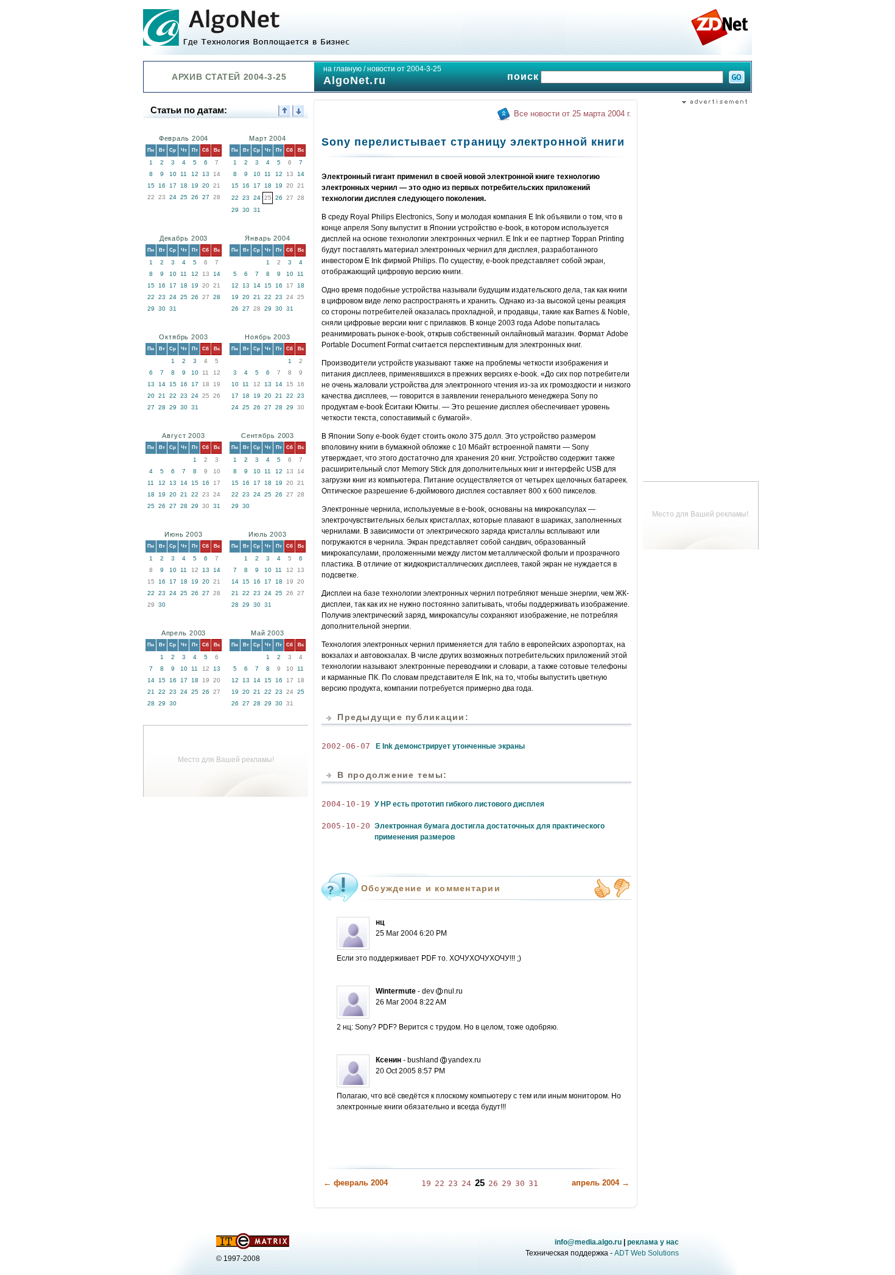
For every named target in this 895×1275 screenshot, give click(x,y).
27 (205, 197)
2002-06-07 (345, 746)
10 (173, 174)
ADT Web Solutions (646, 1253)
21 (257, 297)
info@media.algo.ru (588, 1242)
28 (216, 297)
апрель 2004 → (601, 1182)
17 (173, 185)
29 (235, 210)
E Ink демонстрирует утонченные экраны (450, 746)
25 (184, 197)
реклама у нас (653, 1242)
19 (194, 185)
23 (246, 197)
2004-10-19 (345, 803)
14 (300, 174)
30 (246, 210)
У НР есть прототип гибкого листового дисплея (459, 804)
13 (205, 174)
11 (183, 174)
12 (194, 174)
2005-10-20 (345, 825)
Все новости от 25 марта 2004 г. (572, 113)
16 (162, 185)
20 (205, 185)
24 (173, 197)
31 (257, 210)
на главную (342, 69)
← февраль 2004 (355, 1182)
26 (194, 197)
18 (184, 185)
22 (235, 197)
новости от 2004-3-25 (404, 69)
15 (151, 185)
